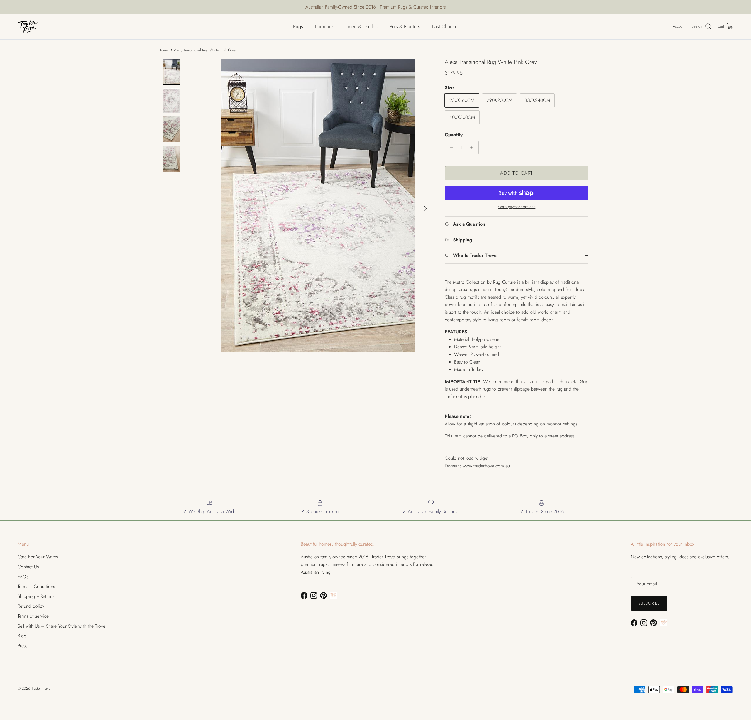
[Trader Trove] (28, 26)
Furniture (324, 26)
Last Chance (445, 26)
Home (163, 50)
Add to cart (516, 173)
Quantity (454, 135)
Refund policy (31, 606)
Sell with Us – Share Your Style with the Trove (61, 626)
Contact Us (28, 566)
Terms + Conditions (36, 586)
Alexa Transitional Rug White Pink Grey (205, 50)
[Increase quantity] (473, 147)
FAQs (23, 576)
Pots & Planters (405, 26)
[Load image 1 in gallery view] (318, 205)
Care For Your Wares (38, 556)
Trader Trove (40, 688)
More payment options (516, 206)
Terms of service (33, 616)
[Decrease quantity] (450, 147)
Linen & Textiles (361, 26)
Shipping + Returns (36, 596)
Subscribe (649, 603)
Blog (22, 635)
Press (22, 645)
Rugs (298, 26)
